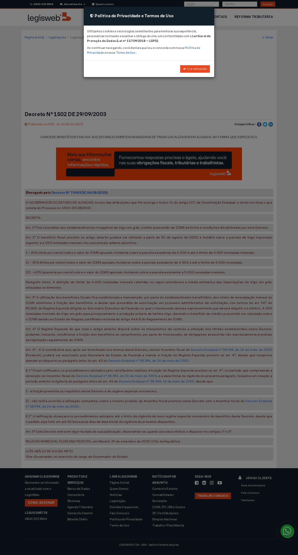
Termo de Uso (126, 53)
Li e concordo (196, 69)
